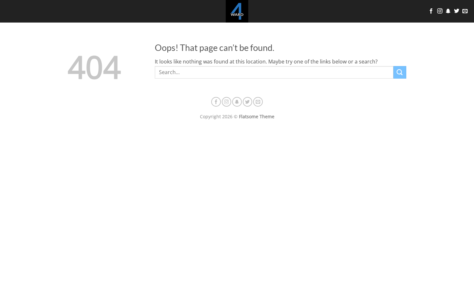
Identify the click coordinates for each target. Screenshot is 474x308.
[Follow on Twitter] (456, 11)
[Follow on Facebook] (431, 11)
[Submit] (399, 72)
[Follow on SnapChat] (448, 11)
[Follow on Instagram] (439, 11)
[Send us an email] (465, 11)
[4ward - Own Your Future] (237, 11)
